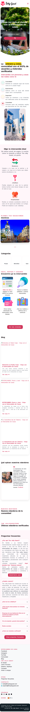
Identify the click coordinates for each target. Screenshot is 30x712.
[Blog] (11, 694)
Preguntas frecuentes (7, 679)
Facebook (4, 651)
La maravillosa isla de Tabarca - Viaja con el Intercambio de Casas (14, 442)
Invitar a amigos (6, 670)
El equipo (4, 662)
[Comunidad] (9, 694)
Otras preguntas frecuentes (15, 637)
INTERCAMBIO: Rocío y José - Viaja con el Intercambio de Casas (14, 403)
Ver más (3, 339)
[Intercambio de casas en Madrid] (15, 231)
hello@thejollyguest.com (10, 684)
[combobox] (15, 34)
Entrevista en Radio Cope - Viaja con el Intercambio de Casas (14, 365)
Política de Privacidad (16, 705)
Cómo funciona (5, 664)
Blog (2, 659)
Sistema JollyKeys (6, 666)
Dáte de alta (7, 290)
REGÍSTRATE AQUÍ (15, 575)
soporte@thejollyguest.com (11, 686)
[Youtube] (6, 694)
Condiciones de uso (5, 705)
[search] (15, 38)
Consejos (4, 668)
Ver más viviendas (15, 327)
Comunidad (4, 657)
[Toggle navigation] (28, 3)
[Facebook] (1, 694)
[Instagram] (4, 694)
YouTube (3, 655)
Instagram (4, 653)
